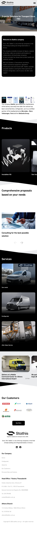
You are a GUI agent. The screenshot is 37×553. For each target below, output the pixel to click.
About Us (4, 465)
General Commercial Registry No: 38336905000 (15, 490)
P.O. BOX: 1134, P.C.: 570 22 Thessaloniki (13, 486)
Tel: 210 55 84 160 (6, 511)
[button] (22, 243)
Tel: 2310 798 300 (6, 493)
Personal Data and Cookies (9, 472)
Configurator (5, 461)
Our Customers (6, 468)
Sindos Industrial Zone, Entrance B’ (12, 483)
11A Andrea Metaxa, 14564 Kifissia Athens (13, 508)
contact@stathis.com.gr (8, 497)
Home (3, 458)
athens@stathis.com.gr (8, 515)
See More (18, 423)
